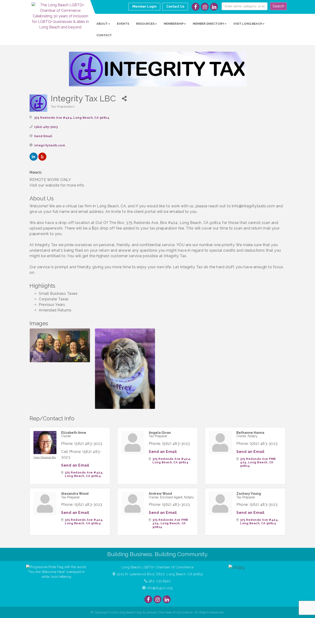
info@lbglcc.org (159, 588)
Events (123, 23)
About (102, 23)
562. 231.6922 (159, 581)
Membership (174, 23)
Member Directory (208, 23)
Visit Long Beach (247, 23)
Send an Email (75, 465)
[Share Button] (124, 98)
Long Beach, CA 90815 (160, 574)
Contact (104, 35)
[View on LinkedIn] (34, 159)
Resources (145, 23)
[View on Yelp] (42, 159)
